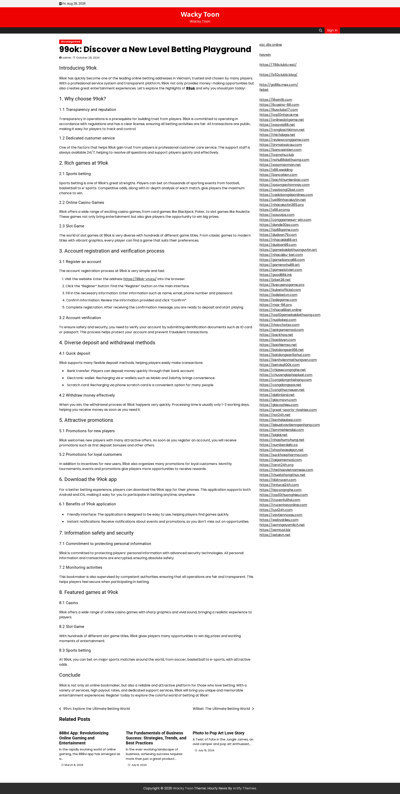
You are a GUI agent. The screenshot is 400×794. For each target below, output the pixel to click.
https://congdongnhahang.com (285, 379)
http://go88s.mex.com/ (278, 84)
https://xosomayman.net (280, 164)
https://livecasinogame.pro (281, 284)
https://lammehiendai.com (281, 429)
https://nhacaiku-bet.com (281, 254)
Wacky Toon (200, 14)
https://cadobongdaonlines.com (286, 194)
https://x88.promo (274, 209)
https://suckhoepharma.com (283, 454)
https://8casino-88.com (279, 104)
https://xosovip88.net (277, 124)
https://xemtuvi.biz (274, 529)
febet (264, 89)
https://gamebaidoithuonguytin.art (288, 249)
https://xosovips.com (276, 214)
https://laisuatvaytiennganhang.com (289, 424)
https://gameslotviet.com (280, 269)
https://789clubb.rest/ (278, 64)
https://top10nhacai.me (278, 114)
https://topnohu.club (276, 154)
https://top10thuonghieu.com (283, 494)
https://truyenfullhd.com (279, 499)
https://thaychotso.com (279, 324)
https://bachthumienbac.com (284, 179)
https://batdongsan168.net (281, 349)
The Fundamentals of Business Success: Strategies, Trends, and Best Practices (156, 737)
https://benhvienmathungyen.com (288, 359)
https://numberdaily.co (278, 444)
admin (66, 57)
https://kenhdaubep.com (280, 419)
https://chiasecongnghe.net (282, 369)
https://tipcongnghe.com (280, 489)
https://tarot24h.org (276, 464)
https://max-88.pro (275, 304)
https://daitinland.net (277, 394)
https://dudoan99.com (277, 244)
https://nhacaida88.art (278, 239)
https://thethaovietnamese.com (286, 469)
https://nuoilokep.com (277, 319)
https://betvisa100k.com (279, 364)
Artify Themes (244, 788)
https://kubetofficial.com (280, 289)
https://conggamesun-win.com (285, 219)
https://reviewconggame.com (284, 139)
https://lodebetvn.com (278, 294)
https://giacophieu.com (278, 404)
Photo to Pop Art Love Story (218, 732)
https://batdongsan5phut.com (284, 354)
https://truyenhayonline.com (283, 504)
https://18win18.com (275, 99)
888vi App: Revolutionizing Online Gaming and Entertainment (83, 737)
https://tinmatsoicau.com (280, 144)
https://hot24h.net (274, 414)
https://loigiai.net (273, 434)
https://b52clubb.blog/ (278, 74)
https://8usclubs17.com (278, 109)
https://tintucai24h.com (279, 484)
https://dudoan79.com (278, 234)
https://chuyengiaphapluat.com (285, 374)
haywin (265, 54)
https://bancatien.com (278, 174)
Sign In (332, 30)
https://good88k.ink (275, 274)
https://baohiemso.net (278, 344)
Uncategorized (70, 41)
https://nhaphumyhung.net (281, 439)
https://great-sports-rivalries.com (288, 409)
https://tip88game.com (279, 229)
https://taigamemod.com (280, 459)
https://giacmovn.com (278, 399)
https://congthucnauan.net (282, 389)
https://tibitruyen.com (277, 479)
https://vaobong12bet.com (281, 189)
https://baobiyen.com (277, 339)
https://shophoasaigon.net (281, 449)
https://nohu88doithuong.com (284, 159)
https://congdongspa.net (280, 384)
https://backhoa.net (276, 334)
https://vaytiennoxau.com (280, 514)
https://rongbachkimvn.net (282, 129)
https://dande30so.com (279, 224)
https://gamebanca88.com (282, 259)
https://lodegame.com (278, 299)
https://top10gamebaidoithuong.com (289, 314)
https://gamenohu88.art (279, 264)
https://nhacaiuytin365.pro (281, 204)
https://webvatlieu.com (278, 519)
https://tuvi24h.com (275, 509)
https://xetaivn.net (274, 534)
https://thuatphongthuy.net (282, 474)
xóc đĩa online (270, 44)
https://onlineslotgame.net (281, 119)
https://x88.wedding (275, 169)
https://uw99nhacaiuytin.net (282, 199)
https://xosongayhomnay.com (284, 184)
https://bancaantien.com (280, 149)
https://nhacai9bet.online (280, 309)
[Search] (321, 30)
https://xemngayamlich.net (282, 524)
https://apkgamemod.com (281, 329)
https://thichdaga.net (277, 134)
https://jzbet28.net (275, 279)
